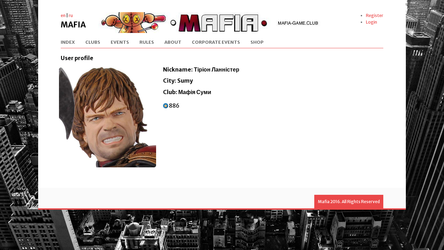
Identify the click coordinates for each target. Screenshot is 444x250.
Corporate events (216, 42)
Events (120, 42)
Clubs (92, 42)
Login (371, 22)
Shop (257, 42)
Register (374, 15)
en (63, 15)
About (172, 42)
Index (68, 42)
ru (71, 15)
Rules (146, 42)
